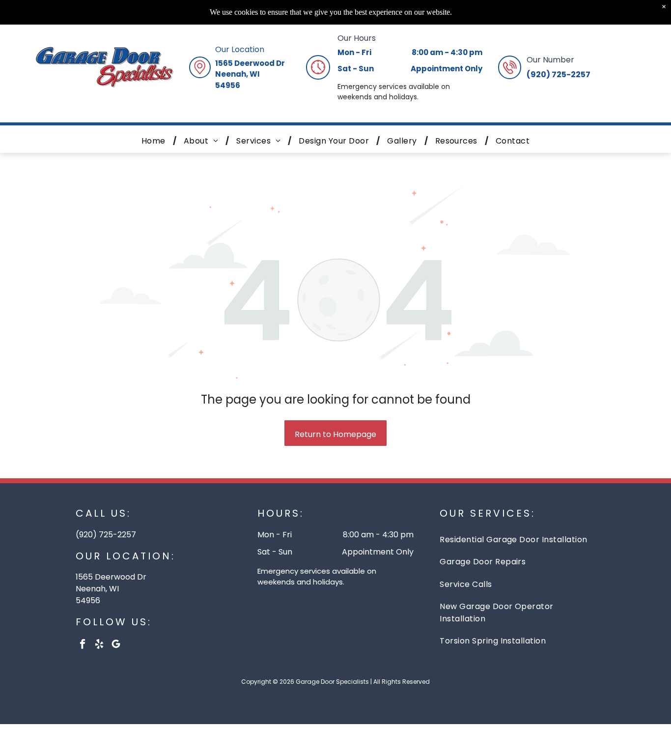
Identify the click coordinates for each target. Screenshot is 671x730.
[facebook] (83, 645)
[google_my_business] (116, 645)
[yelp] (99, 645)
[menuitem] (155, 141)
